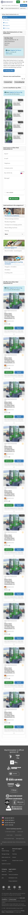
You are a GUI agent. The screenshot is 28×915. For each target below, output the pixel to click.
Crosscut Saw (8, 82)
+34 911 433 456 (9, 825)
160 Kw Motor (18, 835)
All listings (7, 28)
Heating (7, 230)
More (6, 234)
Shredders (7, 270)
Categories (7, 25)
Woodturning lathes (10, 222)
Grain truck (20, 831)
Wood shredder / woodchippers (13, 251)
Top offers (6, 20)
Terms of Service (9, 912)
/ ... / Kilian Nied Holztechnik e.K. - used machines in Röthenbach (15, 8)
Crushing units (8, 272)
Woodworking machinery (12, 216)
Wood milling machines (11, 227)
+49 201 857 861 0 (9, 820)
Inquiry (6, 22)
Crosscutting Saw (19, 82)
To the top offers (9, 70)
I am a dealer (9, 192)
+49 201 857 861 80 (10, 822)
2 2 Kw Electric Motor (10, 831)
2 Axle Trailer (9, 835)
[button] (26, 1)
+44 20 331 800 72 (9, 818)
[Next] (24, 79)
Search (24, 5)
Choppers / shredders (11, 267)
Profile (5, 17)
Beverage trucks (20, 838)
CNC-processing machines (12, 219)
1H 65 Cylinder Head (9, 838)
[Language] (24, 1)
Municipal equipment (11, 248)
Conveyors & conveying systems (13, 225)
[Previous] (22, 79)
